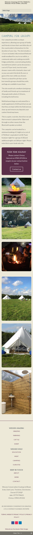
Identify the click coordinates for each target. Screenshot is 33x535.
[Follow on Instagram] (16, 522)
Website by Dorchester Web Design (16, 529)
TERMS (3, 514)
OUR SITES (16, 465)
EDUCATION (16, 452)
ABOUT (16, 473)
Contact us (16, 169)
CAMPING (16, 460)
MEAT (16, 456)
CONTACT (16, 481)
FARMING (16, 435)
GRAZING (16, 431)
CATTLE (16, 439)
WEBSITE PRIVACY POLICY (16, 514)
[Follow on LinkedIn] (20, 522)
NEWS (16, 477)
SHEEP (16, 444)
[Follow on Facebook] (12, 522)
